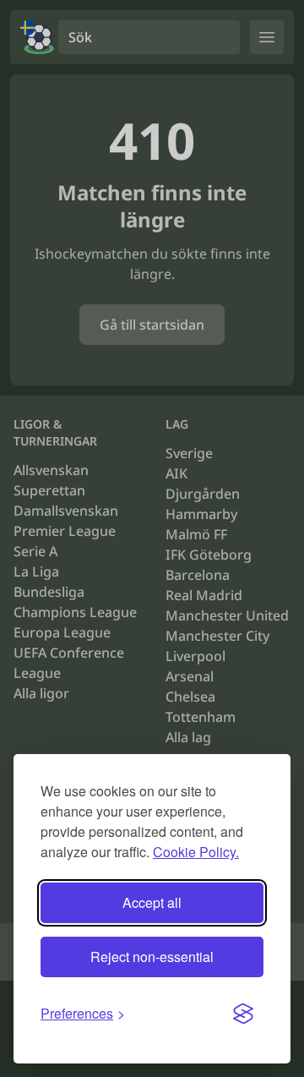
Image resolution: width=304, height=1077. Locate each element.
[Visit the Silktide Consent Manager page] (243, 1013)
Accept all (152, 902)
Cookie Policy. (196, 851)
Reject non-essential (152, 956)
